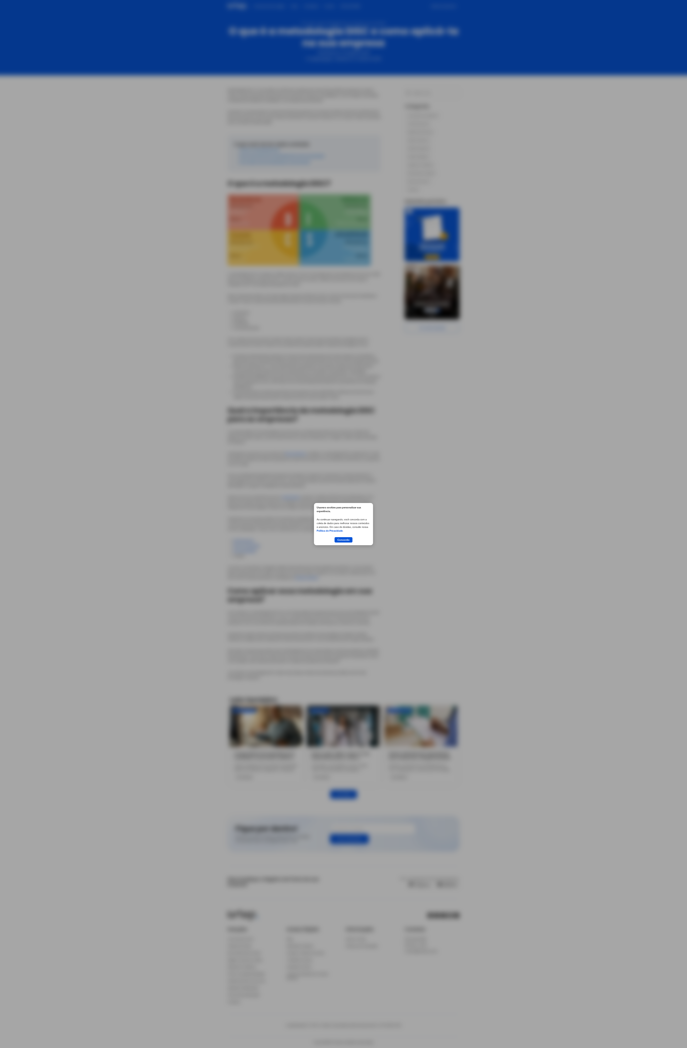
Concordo (343, 539)
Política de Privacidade (330, 530)
